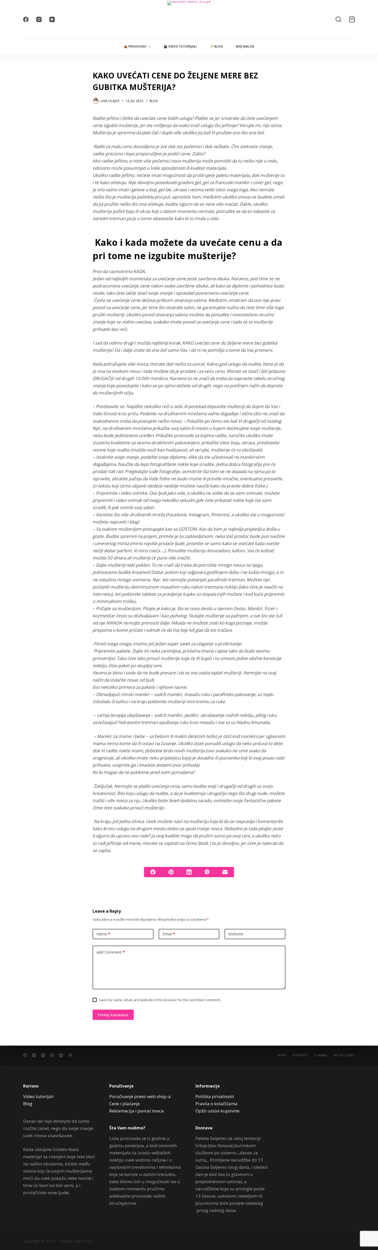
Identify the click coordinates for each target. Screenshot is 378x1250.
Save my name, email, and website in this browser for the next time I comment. (160, 1000)
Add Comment (110, 952)
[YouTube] (52, 19)
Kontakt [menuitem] (300, 1055)
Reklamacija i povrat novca (136, 1111)
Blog (154, 101)
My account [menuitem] (344, 1055)
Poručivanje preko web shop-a (140, 1096)
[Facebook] (26, 19)
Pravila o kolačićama (216, 1104)
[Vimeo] (70, 1055)
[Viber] (207, 872)
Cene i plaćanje (124, 1104)
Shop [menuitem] (281, 1055)
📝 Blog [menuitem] (216, 46)
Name (103, 933)
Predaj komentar (113, 1014)
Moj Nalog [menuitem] (245, 46)
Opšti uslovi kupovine (217, 1111)
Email (169, 933)
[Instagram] (39, 19)
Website (235, 933)
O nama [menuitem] (320, 1055)
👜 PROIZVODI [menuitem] (135, 46)
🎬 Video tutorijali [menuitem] (180, 46)
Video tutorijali (38, 1096)
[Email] (225, 872)
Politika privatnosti (214, 1096)
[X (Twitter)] (34, 1055)
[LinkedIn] (189, 872)
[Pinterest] (171, 872)
